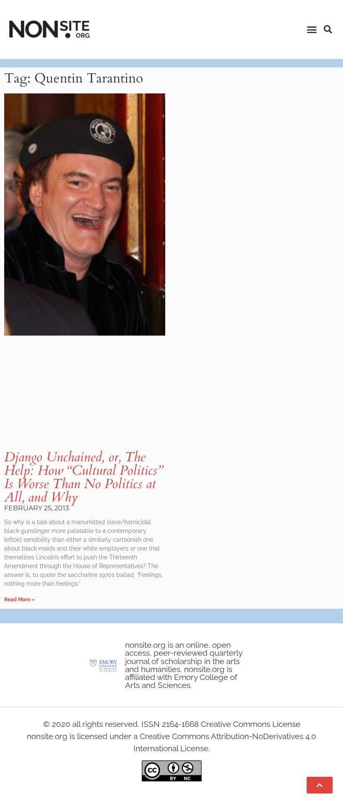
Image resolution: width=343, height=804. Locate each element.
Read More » (19, 599)
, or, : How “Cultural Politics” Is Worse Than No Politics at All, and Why (83, 477)
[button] (312, 29)
